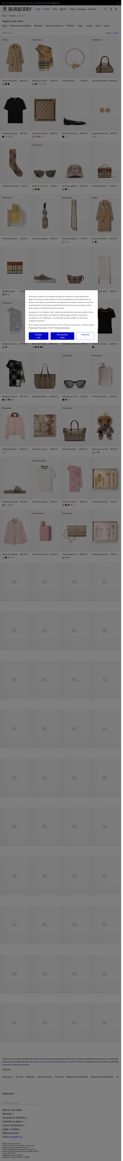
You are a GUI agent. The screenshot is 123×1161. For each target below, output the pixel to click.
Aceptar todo (38, 336)
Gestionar (85, 336)
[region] (61, 316)
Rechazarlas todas (62, 336)
